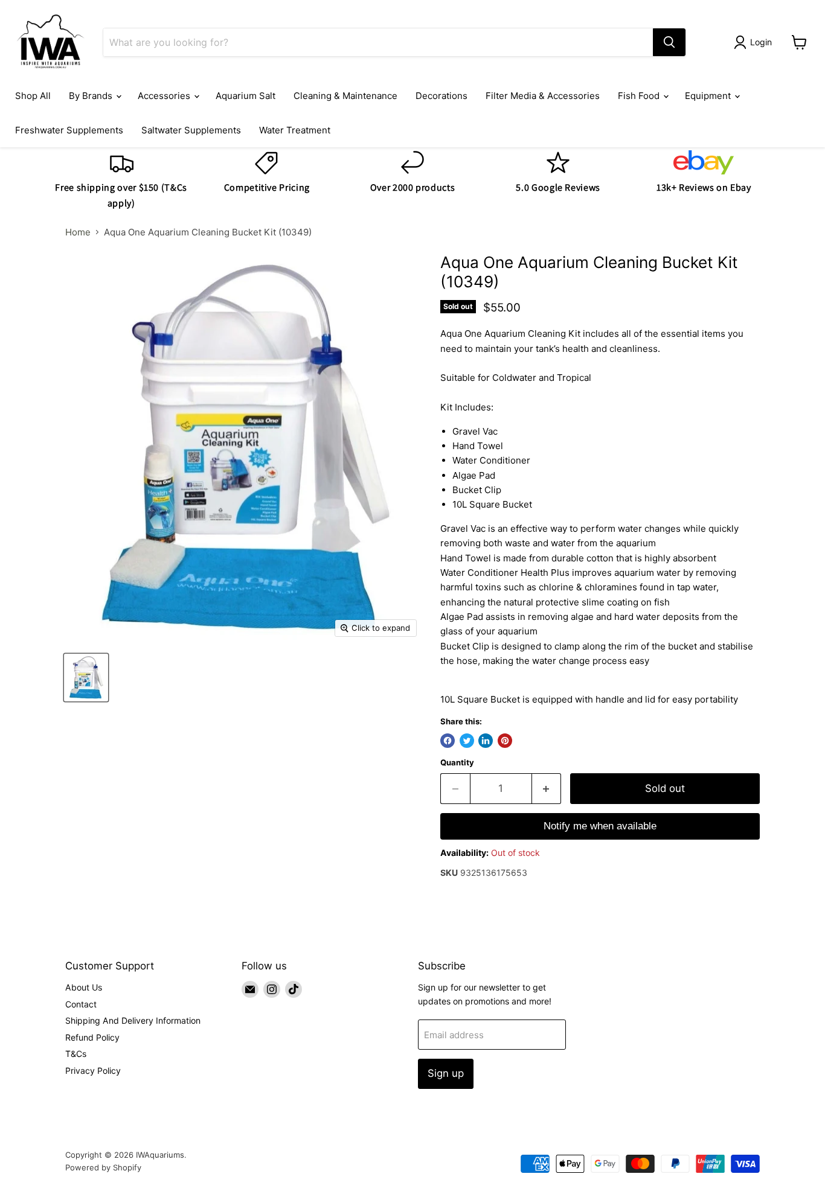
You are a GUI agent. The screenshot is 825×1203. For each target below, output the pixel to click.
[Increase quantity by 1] (547, 788)
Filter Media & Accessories (543, 95)
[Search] (669, 42)
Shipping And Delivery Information (133, 1020)
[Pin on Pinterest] (505, 740)
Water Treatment (294, 130)
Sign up (446, 1073)
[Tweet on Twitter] (467, 740)
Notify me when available (600, 826)
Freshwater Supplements (69, 130)
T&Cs (75, 1053)
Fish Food (640, 95)
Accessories (165, 95)
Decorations (441, 95)
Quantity (457, 762)
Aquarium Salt (245, 95)
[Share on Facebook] (447, 740)
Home (78, 232)
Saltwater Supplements (191, 130)
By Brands (92, 95)
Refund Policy (92, 1037)
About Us (83, 987)
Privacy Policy (93, 1070)
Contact (81, 1004)
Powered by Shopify (103, 1167)
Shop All (33, 95)
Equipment (709, 95)
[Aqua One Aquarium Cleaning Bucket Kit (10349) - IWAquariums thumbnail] (86, 677)
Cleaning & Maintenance (345, 95)
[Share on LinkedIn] (485, 740)
